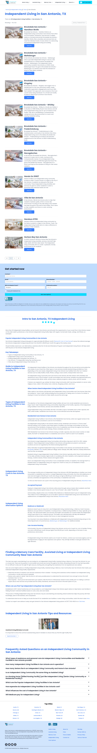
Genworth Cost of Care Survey (63, 341)
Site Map (80, 729)
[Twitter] (9, 744)
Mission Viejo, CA (59, 710)
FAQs (64, 732)
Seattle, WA (81, 715)
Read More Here (86, 480)
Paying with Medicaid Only (13, 291)
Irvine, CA (37, 713)
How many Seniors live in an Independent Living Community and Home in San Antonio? (41, 668)
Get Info (29, 45)
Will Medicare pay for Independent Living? (23, 695)
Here (88, 598)
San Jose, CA (81, 713)
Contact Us (66, 737)
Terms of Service (82, 737)
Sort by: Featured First (79, 22)
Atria (40, 449)
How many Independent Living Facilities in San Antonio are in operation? (35, 664)
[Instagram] (15, 744)
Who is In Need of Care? (12, 285)
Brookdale (31, 449)
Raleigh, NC (59, 718)
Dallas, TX (15, 715)
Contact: (8, 274)
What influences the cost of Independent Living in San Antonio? (31, 691)
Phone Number (50, 279)
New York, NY (59, 713)
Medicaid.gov (63, 521)
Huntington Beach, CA (37, 710)
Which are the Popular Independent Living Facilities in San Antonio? (33, 682)
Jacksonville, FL (37, 715)
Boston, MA (16, 710)
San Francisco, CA (81, 710)
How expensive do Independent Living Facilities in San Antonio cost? (33, 686)
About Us (71, 2)
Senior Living (25, 2)
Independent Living (60, 2)
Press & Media (67, 735)
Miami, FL (59, 707)
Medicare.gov (54, 521)
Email (7, 279)
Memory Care (47, 2)
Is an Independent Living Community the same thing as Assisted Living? (35, 672)
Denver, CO (16, 718)
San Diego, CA (81, 707)
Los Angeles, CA (37, 718)
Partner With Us (82, 732)
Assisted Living (36, 2)
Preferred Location (52, 285)
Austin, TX (15, 707)
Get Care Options (46, 294)
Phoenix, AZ (59, 715)
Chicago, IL (16, 713)
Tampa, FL (81, 718)
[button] (48, 659)
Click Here (82, 601)
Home (7, 9)
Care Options (52, 740)
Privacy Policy (81, 735)
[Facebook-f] (6, 744)
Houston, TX (37, 707)
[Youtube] (12, 744)
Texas (25, 9)
